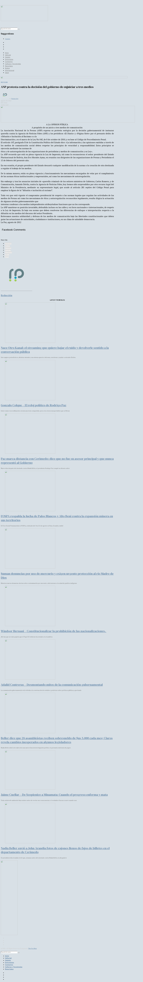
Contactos (9, 62)
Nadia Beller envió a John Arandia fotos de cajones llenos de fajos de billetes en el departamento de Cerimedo (55, 850)
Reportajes (9, 66)
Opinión (7, 39)
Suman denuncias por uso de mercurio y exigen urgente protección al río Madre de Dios (57, 575)
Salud (7, 73)
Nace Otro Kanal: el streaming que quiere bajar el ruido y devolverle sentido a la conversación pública (55, 350)
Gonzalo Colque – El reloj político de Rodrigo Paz (33, 405)
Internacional (9, 70)
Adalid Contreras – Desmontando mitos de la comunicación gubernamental (52, 685)
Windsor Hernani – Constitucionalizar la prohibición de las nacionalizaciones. (53, 631)
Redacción (14, 98)
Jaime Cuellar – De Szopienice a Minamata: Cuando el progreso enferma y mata (54, 794)
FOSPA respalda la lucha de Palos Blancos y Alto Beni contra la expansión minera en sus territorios (57, 518)
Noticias (4, 82)
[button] (18, 29)
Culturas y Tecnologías (13, 64)
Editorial (8, 55)
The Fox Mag (32, 948)
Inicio (7, 53)
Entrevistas (9, 59)
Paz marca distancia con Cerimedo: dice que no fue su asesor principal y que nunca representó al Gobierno (57, 461)
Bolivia (7, 68)
